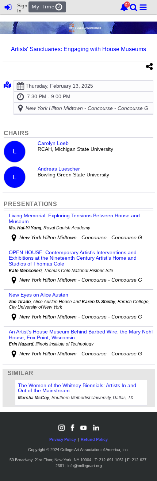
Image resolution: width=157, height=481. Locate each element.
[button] (143, 7)
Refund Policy (94, 439)
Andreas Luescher (59, 169)
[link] (124, 7)
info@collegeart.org (85, 465)
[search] (134, 7)
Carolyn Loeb (53, 143)
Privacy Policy (62, 439)
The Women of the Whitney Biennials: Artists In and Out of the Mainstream (77, 387)
